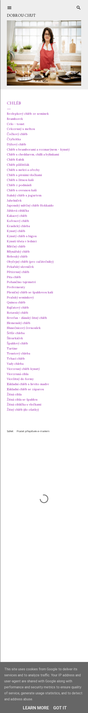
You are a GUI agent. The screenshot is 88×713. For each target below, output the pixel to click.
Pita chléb (14, 277)
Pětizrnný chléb (18, 272)
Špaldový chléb (17, 343)
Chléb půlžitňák (18, 165)
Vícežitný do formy (20, 379)
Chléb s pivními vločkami (24, 175)
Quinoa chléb (16, 302)
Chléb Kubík (15, 159)
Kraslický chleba (18, 226)
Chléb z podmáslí (19, 185)
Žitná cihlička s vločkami (24, 404)
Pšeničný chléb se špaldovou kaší (30, 292)
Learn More (36, 707)
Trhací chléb (16, 358)
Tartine (12, 348)
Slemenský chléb (18, 323)
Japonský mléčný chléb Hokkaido (30, 205)
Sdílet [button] (10, 431)
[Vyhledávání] (78, 7)
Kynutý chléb (16, 231)
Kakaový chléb (17, 216)
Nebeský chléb (17, 256)
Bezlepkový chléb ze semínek (28, 114)
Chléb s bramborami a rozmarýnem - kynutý (38, 149)
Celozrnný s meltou (21, 129)
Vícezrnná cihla (17, 374)
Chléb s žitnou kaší (20, 180)
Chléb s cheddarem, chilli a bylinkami (33, 154)
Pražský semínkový (20, 297)
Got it (60, 707)
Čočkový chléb (17, 134)
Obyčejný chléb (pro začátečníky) (30, 262)
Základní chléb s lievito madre (28, 384)
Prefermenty (16, 287)
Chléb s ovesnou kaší (22, 190)
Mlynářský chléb (18, 251)
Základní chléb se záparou (25, 389)
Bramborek (15, 119)
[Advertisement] (44, 613)
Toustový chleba (18, 353)
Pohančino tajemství (21, 282)
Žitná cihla (14, 394)
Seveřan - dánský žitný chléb (27, 318)
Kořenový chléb (18, 221)
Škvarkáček (15, 338)
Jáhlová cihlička (18, 211)
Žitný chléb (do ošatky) (23, 410)
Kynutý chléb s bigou (22, 236)
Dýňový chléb (16, 144)
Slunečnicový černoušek (24, 328)
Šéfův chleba (16, 333)
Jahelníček (14, 200)
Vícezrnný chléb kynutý (23, 369)
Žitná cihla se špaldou (22, 399)
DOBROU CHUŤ (21, 15)
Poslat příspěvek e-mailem (33, 431)
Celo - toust (15, 124)
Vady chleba (15, 364)
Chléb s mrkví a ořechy (23, 170)
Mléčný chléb (16, 246)
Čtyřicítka (14, 139)
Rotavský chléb (17, 313)
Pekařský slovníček (20, 267)
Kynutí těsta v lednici (22, 241)
